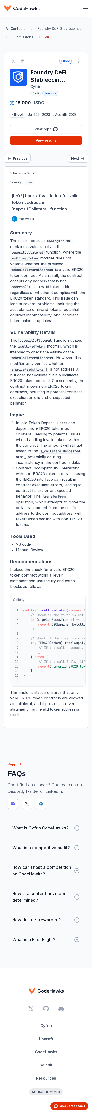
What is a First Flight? (33, 939)
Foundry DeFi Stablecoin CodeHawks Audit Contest (60, 28)
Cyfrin (46, 1025)
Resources (46, 1078)
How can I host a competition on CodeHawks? (41, 870)
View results (46, 140)
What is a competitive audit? (41, 847)
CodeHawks (46, 1052)
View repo (42, 129)
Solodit (46, 1065)
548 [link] (47, 37)
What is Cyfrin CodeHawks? (40, 827)
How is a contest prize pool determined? (39, 897)
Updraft (46, 1038)
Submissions (22, 37)
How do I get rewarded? (36, 919)
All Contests (15, 28)
